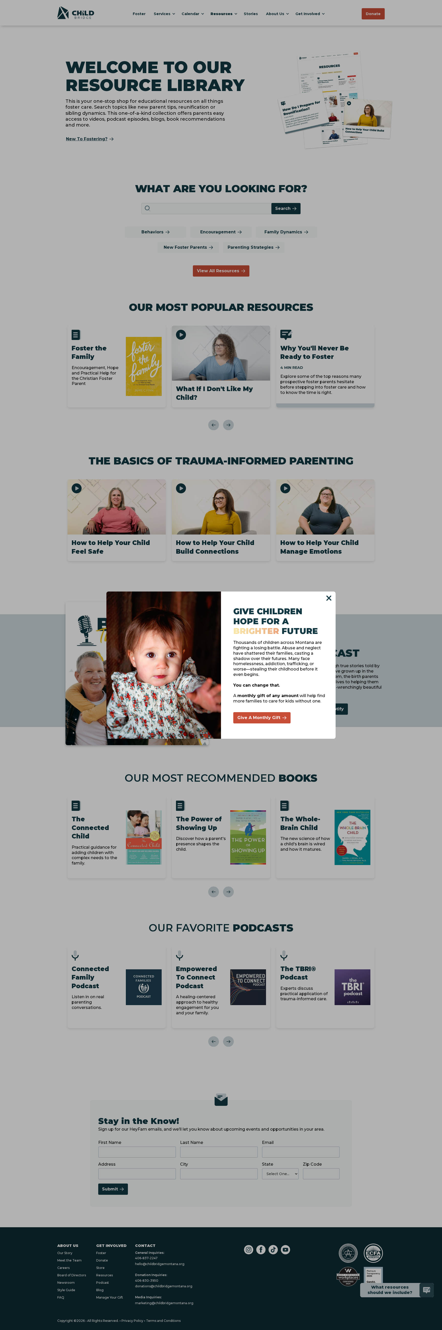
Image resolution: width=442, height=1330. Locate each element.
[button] (329, 598)
